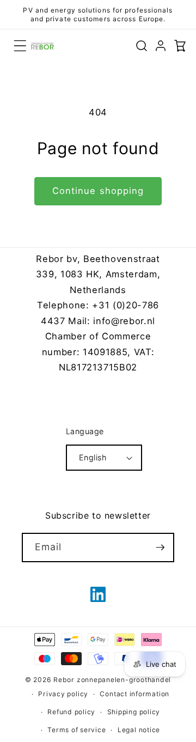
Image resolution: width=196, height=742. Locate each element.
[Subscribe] (160, 547)
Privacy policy (63, 694)
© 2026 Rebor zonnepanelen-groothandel (98, 680)
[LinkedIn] (98, 594)
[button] (20, 46)
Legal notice (139, 730)
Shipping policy (134, 712)
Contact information (134, 694)
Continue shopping (98, 190)
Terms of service (76, 730)
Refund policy (71, 712)
